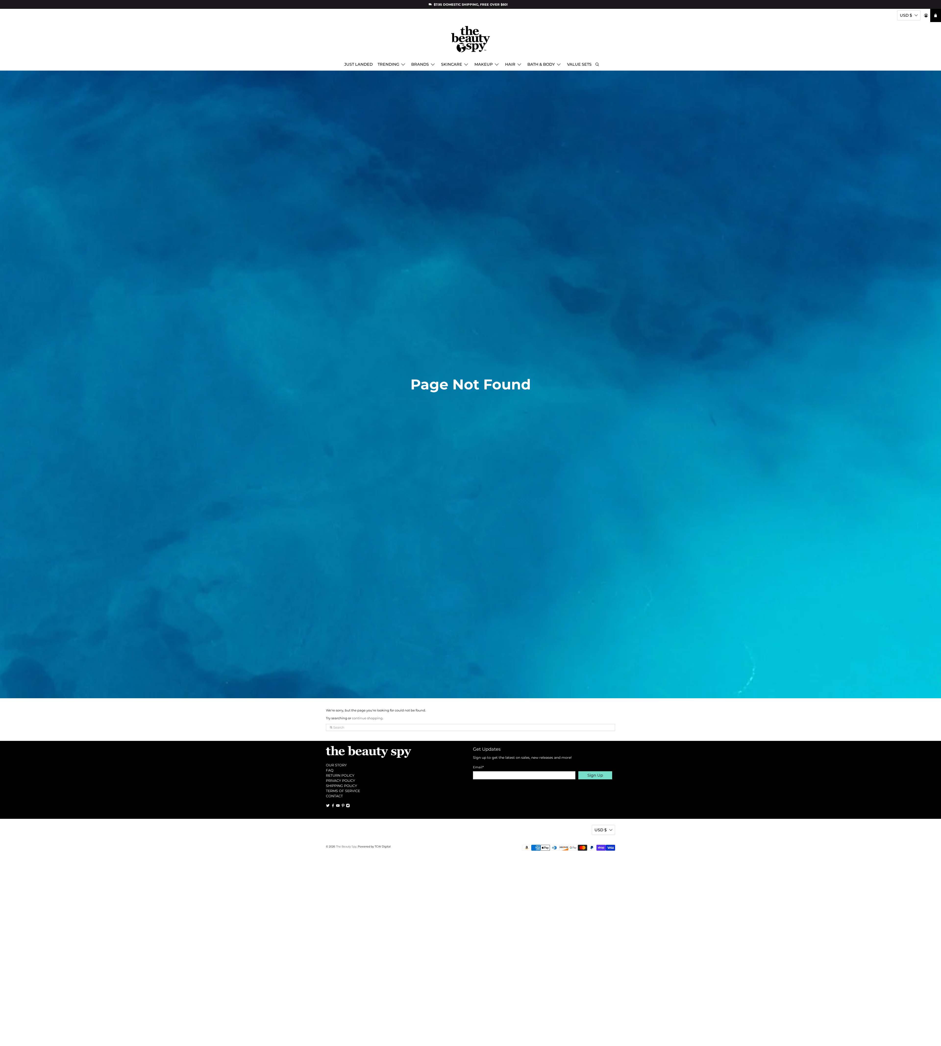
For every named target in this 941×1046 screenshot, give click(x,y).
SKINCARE (451, 64)
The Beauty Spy (346, 846)
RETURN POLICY (340, 775)
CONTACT (334, 796)
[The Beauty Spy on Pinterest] (343, 806)
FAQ (330, 770)
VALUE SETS (579, 64)
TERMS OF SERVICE (343, 791)
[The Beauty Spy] (470, 41)
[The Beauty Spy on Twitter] (328, 806)
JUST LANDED (358, 64)
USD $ (906, 15)
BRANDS (420, 64)
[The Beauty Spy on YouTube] (338, 806)
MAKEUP (483, 64)
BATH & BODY (541, 64)
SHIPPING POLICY (341, 786)
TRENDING (388, 64)
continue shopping (367, 718)
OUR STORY (336, 765)
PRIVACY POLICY (340, 780)
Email (478, 767)
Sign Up (595, 775)
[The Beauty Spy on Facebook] (333, 806)
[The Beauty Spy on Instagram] (348, 806)
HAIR (510, 64)
